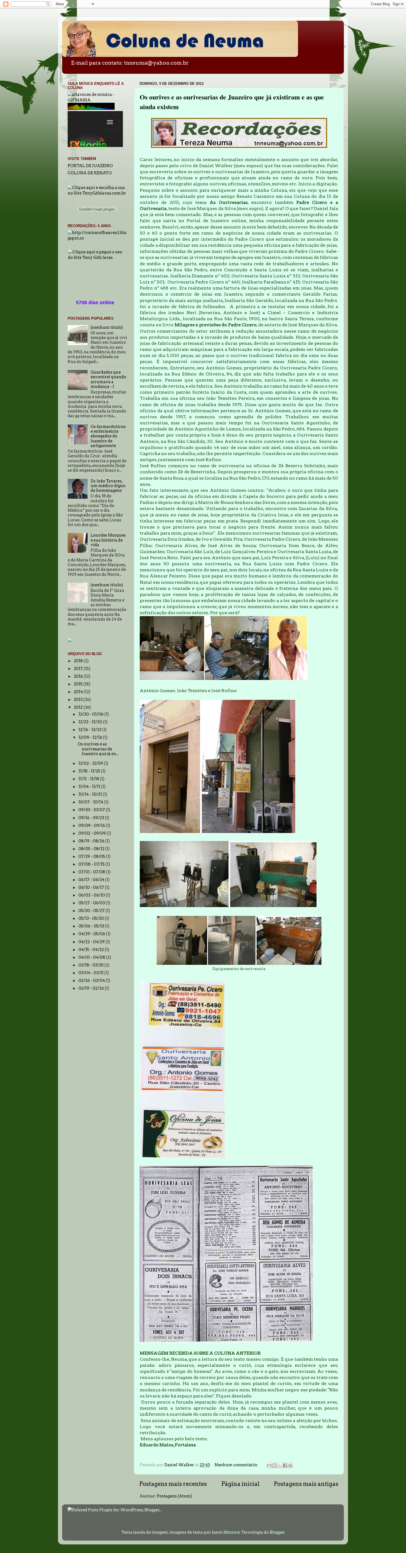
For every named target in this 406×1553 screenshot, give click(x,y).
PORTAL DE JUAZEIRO (90, 165)
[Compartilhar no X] (280, 1465)
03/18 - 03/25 (91, 965)
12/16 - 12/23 (90, 729)
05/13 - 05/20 (91, 918)
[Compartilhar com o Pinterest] (290, 1465)
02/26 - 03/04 (92, 980)
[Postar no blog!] (274, 1465)
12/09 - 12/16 (90, 737)
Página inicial (241, 1484)
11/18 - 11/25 (89, 771)
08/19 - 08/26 (91, 841)
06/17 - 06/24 (91, 879)
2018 (79, 660)
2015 (78, 684)
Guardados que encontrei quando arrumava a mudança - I (108, 379)
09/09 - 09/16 (92, 825)
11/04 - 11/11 (89, 786)
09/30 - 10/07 (92, 809)
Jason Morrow (226, 1532)
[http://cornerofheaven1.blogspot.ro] (97, 238)
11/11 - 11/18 (89, 778)
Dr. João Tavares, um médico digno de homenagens (108, 486)
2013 (78, 699)
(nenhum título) (107, 327)
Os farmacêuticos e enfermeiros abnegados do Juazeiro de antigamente (108, 436)
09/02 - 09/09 (92, 833)
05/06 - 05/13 (91, 926)
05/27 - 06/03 (92, 902)
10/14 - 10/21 (90, 794)
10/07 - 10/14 (91, 802)
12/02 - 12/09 (91, 763)
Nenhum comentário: (237, 1464)
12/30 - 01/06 (91, 714)
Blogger (277, 1532)
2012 (78, 707)
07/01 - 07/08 (92, 871)
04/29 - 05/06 (92, 933)
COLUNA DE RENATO (90, 172)
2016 (79, 676)
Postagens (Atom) (174, 1496)
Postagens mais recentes (173, 1484)
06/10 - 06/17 (91, 887)
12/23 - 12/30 (90, 721)
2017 (79, 668)
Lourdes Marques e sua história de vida (108, 540)
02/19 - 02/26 (91, 988)
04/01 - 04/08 (92, 957)
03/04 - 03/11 (91, 972)
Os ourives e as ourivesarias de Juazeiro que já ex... (98, 749)
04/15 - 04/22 (91, 949)
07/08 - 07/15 (92, 864)
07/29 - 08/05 (92, 856)
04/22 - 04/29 (92, 941)
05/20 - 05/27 (92, 910)
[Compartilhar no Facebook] (285, 1465)
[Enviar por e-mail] (269, 1465)
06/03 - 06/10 (92, 895)
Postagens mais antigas (306, 1484)
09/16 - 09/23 (91, 817)
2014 (79, 691)
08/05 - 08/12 (91, 848)
